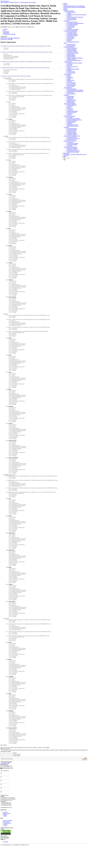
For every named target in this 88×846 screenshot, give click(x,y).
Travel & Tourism (71, 72)
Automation (70, 117)
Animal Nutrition (71, 25)
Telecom (69, 114)
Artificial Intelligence (72, 105)
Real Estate (69, 145)
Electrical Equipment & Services (74, 119)
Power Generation (71, 83)
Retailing (69, 70)
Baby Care (69, 65)
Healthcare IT (70, 98)
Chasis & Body (70, 36)
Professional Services (72, 139)
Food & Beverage (68, 87)
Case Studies (73, 154)
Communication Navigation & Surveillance (76, 14)
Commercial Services (72, 137)
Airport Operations (71, 12)
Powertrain (69, 39)
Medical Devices (71, 101)
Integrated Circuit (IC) (72, 149)
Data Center (70, 106)
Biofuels (69, 76)
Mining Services (71, 80)
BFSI (65, 43)
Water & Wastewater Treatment (74, 60)
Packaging (66, 127)
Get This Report (4, 763)
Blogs (81, 154)
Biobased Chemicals (71, 50)
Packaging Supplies (71, 132)
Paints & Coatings (71, 56)
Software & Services (71, 112)
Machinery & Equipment (69, 116)
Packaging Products (71, 130)
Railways (69, 40)
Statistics (78, 154)
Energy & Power (68, 74)
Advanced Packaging (72, 128)
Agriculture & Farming (72, 22)
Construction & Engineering (73, 118)
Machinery (69, 123)
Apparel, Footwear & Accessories (74, 62)
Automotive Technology (72, 34)
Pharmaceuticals (71, 102)
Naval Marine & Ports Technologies (75, 17)
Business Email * (17, 754)
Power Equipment (71, 82)
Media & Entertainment (72, 111)
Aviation (69, 13)
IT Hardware (70, 108)
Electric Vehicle (70, 38)
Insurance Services (71, 45)
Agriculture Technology (72, 24)
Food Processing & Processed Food (75, 91)
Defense (69, 15)
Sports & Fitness (71, 71)
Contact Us (65, 155)
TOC (4, 30)
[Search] (64, 159)
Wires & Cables (70, 86)
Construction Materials (72, 144)
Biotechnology (70, 97)
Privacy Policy (6, 821)
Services (65, 4)
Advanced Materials (71, 49)
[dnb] (2, 829)
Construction (70, 142)
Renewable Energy (71, 85)
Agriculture (66, 20)
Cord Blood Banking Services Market (27, 2)
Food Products (70, 92)
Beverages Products (71, 88)
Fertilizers (69, 28)
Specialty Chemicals (71, 59)
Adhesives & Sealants (72, 48)
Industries (65, 9)
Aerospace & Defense (69, 10)
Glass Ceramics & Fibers (72, 53)
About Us (65, 3)
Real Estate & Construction (70, 140)
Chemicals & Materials (69, 46)
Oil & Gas (69, 81)
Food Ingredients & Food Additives (75, 90)
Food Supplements (71, 93)
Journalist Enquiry (7, 823)
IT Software (70, 109)
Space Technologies (71, 18)
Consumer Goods (68, 61)
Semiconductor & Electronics (70, 147)
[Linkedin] (6, 841)
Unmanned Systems (71, 19)
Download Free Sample (8, 34)
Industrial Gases (70, 54)
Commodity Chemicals (72, 51)
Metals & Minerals (71, 55)
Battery (69, 75)
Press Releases (66, 154)
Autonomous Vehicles (72, 35)
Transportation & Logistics (73, 41)
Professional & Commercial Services (72, 135)
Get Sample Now (4, 761)
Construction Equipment (72, 143)
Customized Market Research (69, 6)
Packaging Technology (72, 133)
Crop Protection (70, 27)
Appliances (69, 64)
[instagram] (4, 841)
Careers (5, 825)
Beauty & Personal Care (72, 66)
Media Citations (6, 813)
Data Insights (66, 153)
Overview (5, 29)
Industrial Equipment (72, 121)
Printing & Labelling (71, 134)
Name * (15, 752)
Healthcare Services (71, 100)
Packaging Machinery (72, 129)
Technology (70, 113)
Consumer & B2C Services (73, 138)
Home (2, 2)
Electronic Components (72, 148)
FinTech (69, 107)
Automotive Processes (72, 32)
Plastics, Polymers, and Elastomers (74, 57)
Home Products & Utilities (73, 69)
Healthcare (66, 95)
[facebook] (7, 841)
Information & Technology (70, 103)
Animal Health (70, 96)
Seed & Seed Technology (73, 29)
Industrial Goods (71, 122)
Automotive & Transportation (70, 30)
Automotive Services (72, 33)
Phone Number (17, 755)
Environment (70, 77)
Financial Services (71, 44)
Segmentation (6, 31)
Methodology (6, 33)
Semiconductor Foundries (73, 152)
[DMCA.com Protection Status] (6, 834)
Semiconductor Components (73, 150)
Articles (84, 154)
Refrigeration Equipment (72, 126)
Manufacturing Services (72, 124)
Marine (69, 79)
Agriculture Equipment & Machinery (75, 23)
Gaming (69, 67)
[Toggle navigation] (9, 1)
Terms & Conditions (7, 820)
